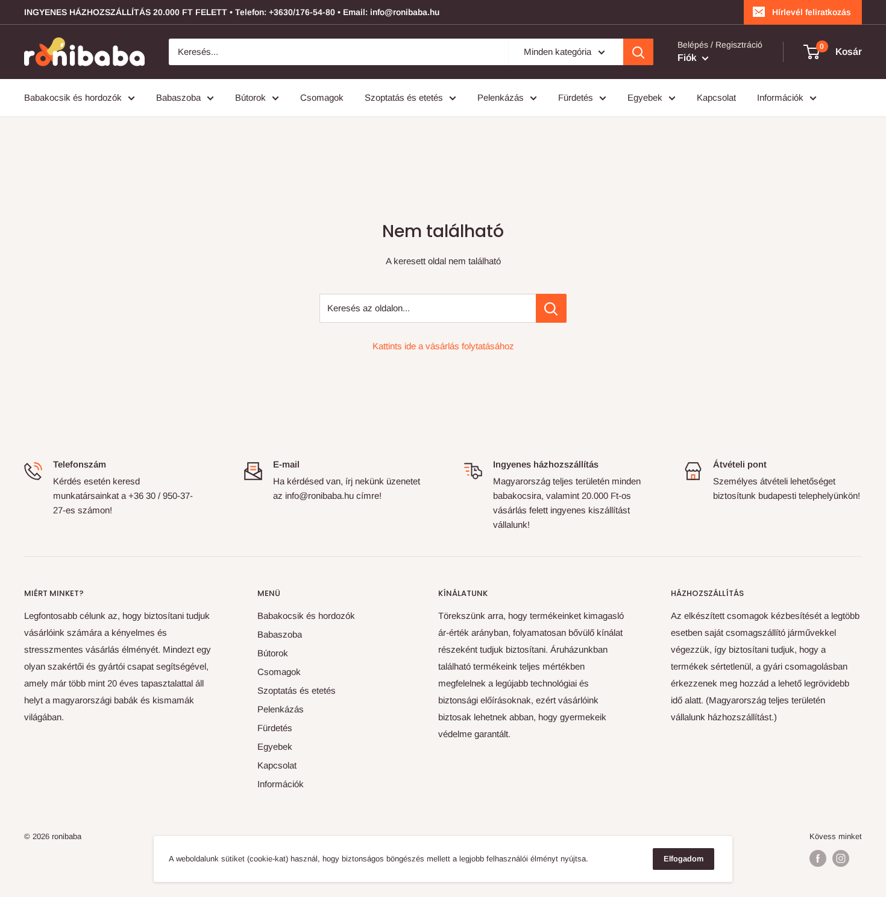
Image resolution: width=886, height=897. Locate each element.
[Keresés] (638, 52)
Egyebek (644, 97)
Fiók (688, 57)
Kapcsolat (716, 97)
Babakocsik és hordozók (73, 97)
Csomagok (322, 97)
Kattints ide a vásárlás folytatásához (443, 346)
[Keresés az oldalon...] (551, 308)
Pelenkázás (500, 97)
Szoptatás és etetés (404, 97)
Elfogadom (683, 858)
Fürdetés (575, 97)
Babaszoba (178, 97)
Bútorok (250, 97)
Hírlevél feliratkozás (811, 12)
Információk (780, 97)
